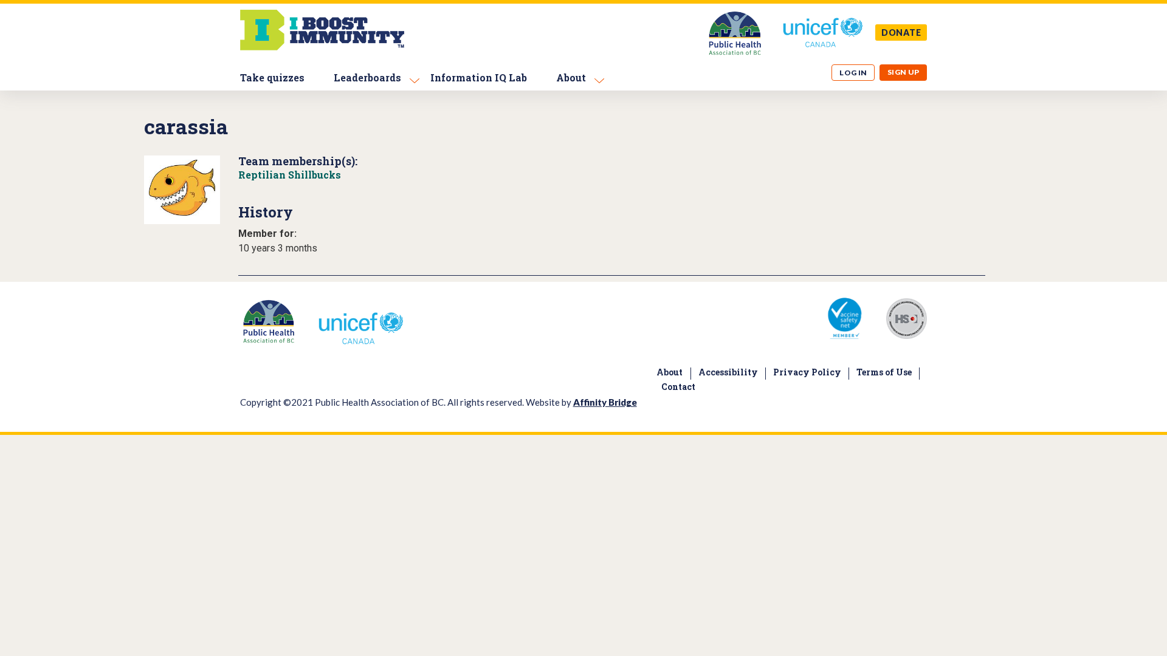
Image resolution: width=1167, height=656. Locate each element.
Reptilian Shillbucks (289, 174)
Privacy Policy (807, 372)
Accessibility (728, 372)
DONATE (901, 32)
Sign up (903, 72)
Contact (678, 386)
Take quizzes (272, 77)
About (571, 77)
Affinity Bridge (605, 402)
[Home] (322, 47)
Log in (853, 72)
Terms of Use (884, 372)
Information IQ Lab (478, 77)
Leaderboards (367, 77)
